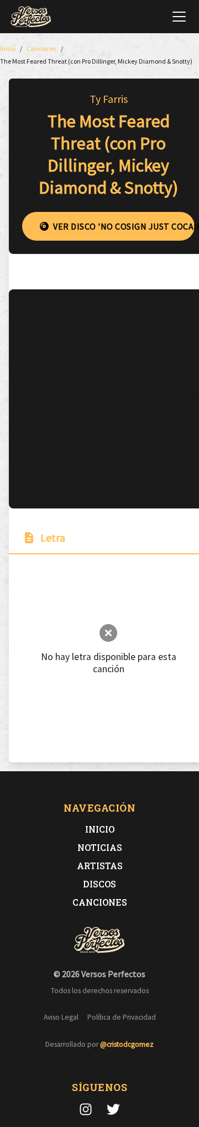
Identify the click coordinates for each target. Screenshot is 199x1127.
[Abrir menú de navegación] (179, 16)
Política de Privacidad (121, 1017)
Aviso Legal (61, 1017)
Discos (99, 884)
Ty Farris (109, 99)
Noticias (99, 847)
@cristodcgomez (127, 1044)
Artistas (100, 865)
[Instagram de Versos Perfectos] (85, 1109)
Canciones (99, 902)
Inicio (99, 829)
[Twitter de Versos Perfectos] (113, 1109)
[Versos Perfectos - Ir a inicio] (31, 16)
